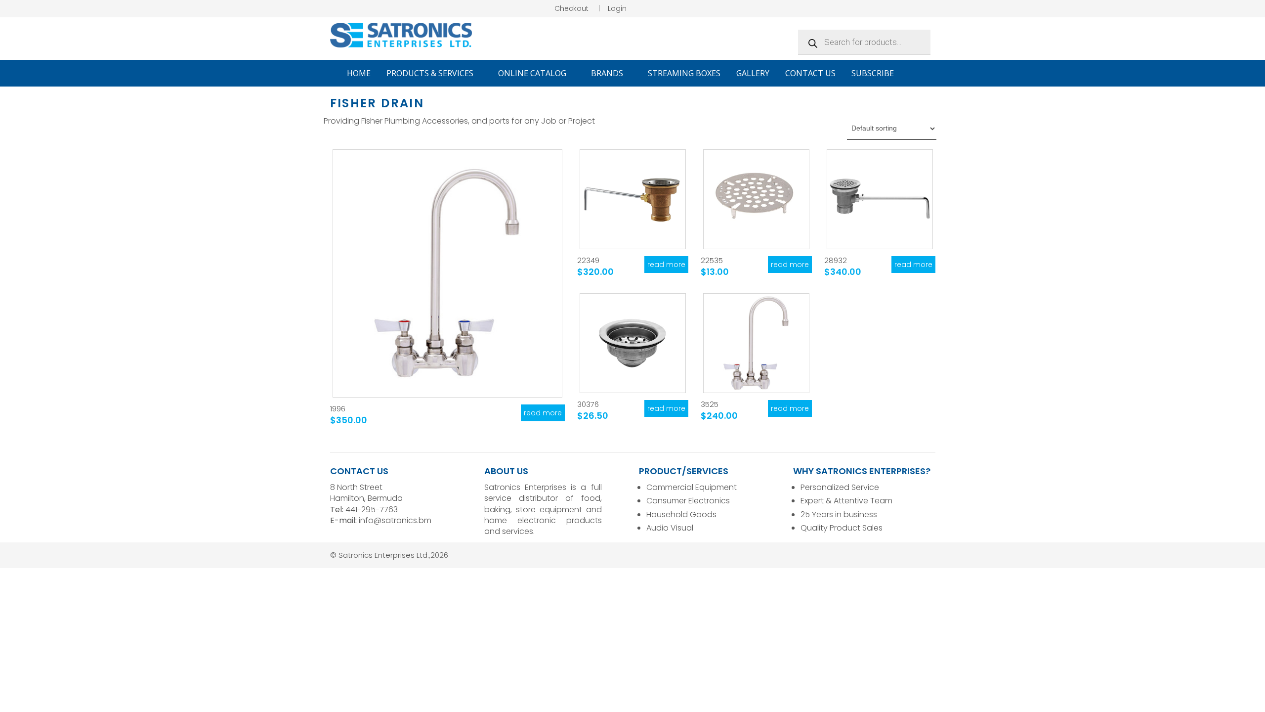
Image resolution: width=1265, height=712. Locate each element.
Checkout (571, 8)
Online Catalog (533, 73)
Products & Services (430, 73)
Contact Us (810, 73)
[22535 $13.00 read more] (756, 199)
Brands (608, 73)
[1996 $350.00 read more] (447, 273)
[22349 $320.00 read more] (632, 199)
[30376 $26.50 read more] (632, 343)
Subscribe (872, 73)
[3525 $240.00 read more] (756, 343)
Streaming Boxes (684, 73)
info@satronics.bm (395, 520)
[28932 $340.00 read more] (879, 199)
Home (359, 73)
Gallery (752, 73)
